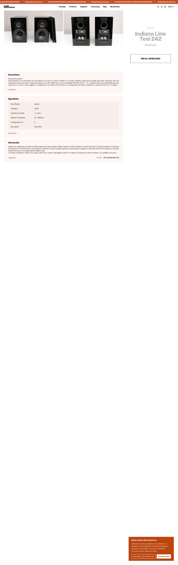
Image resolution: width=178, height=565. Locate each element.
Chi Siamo (73, 7)
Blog (105, 7)
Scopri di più (12, 133)
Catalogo (62, 7)
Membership (114, 7)
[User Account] (161, 6)
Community (95, 7)
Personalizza (137, 556)
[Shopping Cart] (165, 6)
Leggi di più (12, 89)
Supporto (83, 7)
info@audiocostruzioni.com (30, 2)
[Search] (158, 6)
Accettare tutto (163, 556)
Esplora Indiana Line (111, 158)
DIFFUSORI (150, 28)
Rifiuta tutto (150, 556)
